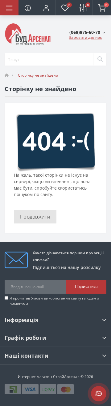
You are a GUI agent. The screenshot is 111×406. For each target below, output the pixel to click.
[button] (46, 7)
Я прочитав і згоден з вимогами (54, 300)
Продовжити (35, 216)
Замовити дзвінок (85, 37)
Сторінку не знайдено (38, 75)
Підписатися (86, 286)
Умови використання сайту (56, 298)
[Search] (99, 59)
